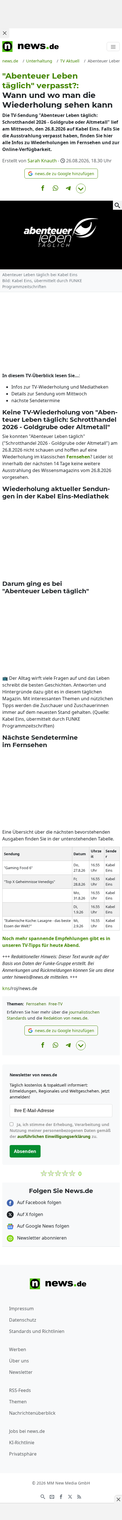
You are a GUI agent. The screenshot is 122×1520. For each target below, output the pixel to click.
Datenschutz (22, 1320)
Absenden (25, 1151)
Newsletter (21, 1372)
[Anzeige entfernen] (118, 1499)
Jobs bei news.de (27, 1431)
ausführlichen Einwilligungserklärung (54, 1136)
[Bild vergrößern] (117, 205)
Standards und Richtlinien (36, 1331)
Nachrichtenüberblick (32, 1413)
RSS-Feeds (20, 1390)
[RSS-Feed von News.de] (79, 1496)
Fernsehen (36, 1004)
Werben (17, 1349)
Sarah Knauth (42, 161)
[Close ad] (4, 32)
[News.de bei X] (70, 1496)
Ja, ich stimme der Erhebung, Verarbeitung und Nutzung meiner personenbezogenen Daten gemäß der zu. (60, 1130)
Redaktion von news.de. (66, 1018)
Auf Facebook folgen (38, 1202)
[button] (61, 174)
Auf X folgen (29, 1214)
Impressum (21, 1308)
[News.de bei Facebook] (61, 1496)
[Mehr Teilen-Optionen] (81, 188)
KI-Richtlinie (21, 1442)
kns (6, 988)
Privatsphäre (23, 1454)
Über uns (19, 1361)
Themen (18, 1402)
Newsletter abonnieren (41, 1238)
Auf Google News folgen (42, 1226)
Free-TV (55, 1004)
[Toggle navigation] (113, 46)
